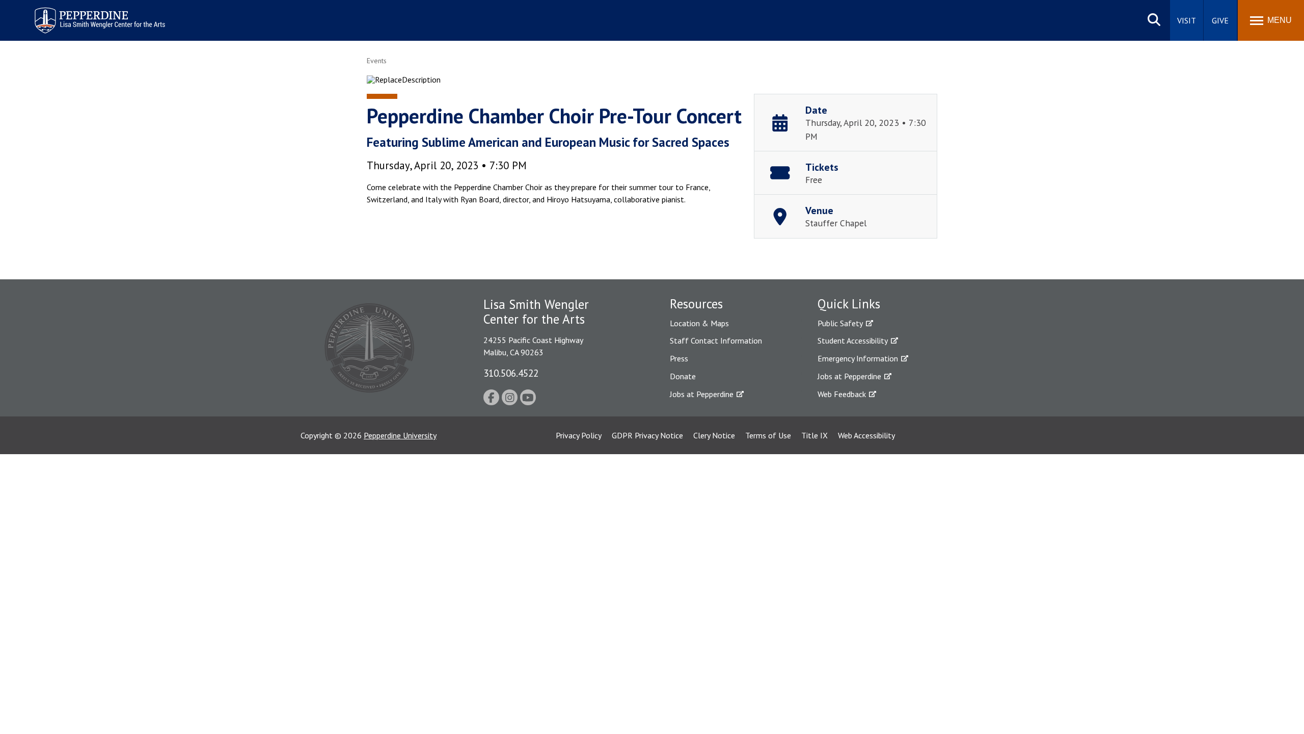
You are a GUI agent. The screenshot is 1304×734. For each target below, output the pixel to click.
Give (1220, 20)
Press (679, 358)
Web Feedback (842, 394)
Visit (1186, 20)
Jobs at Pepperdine (702, 394)
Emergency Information (858, 358)
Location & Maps (699, 323)
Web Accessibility (866, 435)
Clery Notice (714, 435)
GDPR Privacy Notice (647, 435)
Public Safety (840, 323)
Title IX (814, 435)
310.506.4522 (510, 372)
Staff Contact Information (716, 340)
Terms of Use (768, 435)
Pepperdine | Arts (60, 9)
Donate (683, 376)
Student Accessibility (853, 340)
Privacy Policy (579, 435)
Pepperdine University (400, 435)
